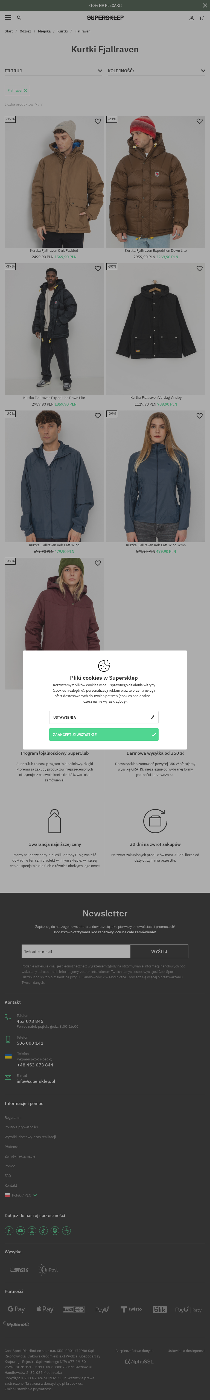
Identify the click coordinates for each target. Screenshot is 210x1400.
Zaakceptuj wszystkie (75, 734)
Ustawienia (64, 717)
